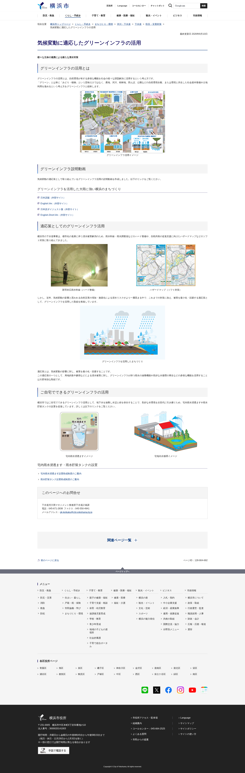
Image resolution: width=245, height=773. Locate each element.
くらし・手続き (83, 24)
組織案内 (137, 723)
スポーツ (143, 613)
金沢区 (138, 668)
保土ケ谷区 (160, 674)
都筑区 (62, 674)
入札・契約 (169, 597)
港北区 (177, 668)
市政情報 (191, 590)
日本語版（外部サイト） (53, 197)
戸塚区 (100, 674)
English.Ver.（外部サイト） (54, 203)
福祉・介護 (119, 603)
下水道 (138, 24)
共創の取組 (169, 619)
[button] (122, 540)
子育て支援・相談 (98, 603)
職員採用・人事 (196, 613)
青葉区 (43, 668)
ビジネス (167, 590)
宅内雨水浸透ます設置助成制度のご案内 (61, 473)
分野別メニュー (171, 629)
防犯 (42, 613)
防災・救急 (45, 590)
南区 (195, 674)
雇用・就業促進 (171, 613)
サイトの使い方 (188, 734)
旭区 (61, 668)
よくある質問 (139, 734)
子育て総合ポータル (98, 644)
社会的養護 (95, 638)
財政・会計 (193, 619)
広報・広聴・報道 (197, 624)
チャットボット (158, 6)
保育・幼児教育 (97, 608)
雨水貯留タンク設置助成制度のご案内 (60, 479)
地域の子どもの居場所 (98, 631)
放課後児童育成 (97, 613)
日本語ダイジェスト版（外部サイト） (60, 209)
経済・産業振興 (171, 608)
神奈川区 (120, 668)
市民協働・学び (73, 608)
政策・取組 (193, 603)
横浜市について (196, 597)
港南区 (157, 668)
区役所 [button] (110, 6)
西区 (137, 674)
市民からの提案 (141, 739)
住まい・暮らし (73, 597)
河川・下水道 (124, 24)
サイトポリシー (188, 728)
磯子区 (100, 668)
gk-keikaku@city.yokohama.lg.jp (76, 512)
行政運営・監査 (196, 608)
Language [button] (122, 6)
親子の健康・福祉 (98, 597)
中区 (118, 674)
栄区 (195, 668)
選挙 (190, 629)
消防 (42, 603)
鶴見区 (81, 674)
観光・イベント (146, 590)
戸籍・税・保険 (73, 603)
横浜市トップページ (60, 24)
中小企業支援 (170, 603)
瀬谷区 (43, 674)
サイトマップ (187, 723)
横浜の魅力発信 (147, 619)
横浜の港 (143, 597)
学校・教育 (95, 619)
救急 (42, 608)
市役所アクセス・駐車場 (145, 718)
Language (185, 718)
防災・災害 (46, 597)
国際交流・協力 (171, 624)
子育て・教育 (96, 590)
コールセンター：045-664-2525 (149, 728)
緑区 (176, 674)
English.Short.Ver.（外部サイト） (57, 215)
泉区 (80, 668)
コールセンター (139, 6)
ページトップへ (122, 571)
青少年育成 (95, 624)
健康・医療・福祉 (122, 590)
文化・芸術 (144, 608)
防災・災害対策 (153, 24)
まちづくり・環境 (104, 24)
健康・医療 (119, 597)
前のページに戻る (50, 560)
